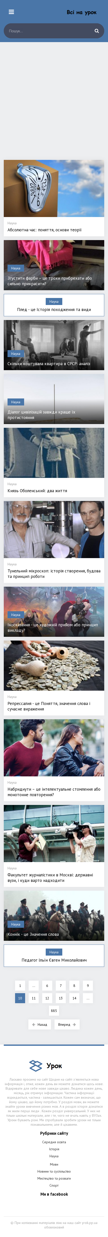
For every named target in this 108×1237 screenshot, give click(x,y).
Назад (42, 1024)
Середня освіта (54, 1142)
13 (61, 998)
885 (54, 1010)
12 (47, 998)
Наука (54, 1156)
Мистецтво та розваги (54, 1178)
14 (74, 998)
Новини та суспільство (54, 1171)
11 (34, 998)
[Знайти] (96, 31)
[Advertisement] (54, 103)
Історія (54, 1149)
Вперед (64, 1024)
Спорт (54, 1185)
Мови (54, 1164)
